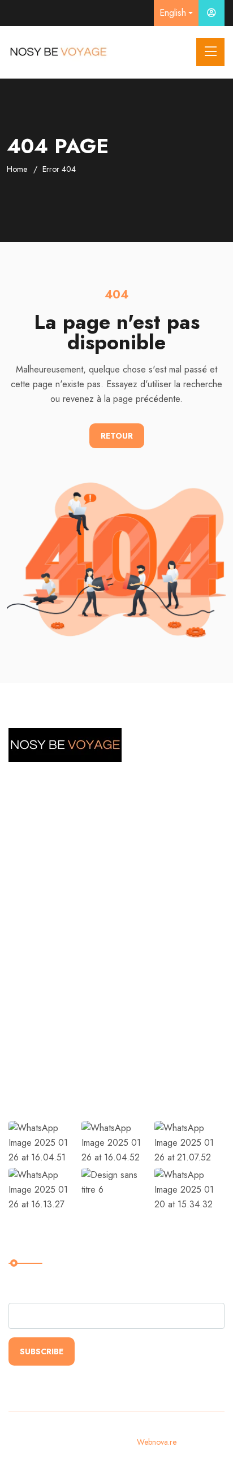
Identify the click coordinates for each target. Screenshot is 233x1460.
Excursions (39, 986)
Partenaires (41, 1032)
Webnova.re (156, 1442)
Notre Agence (48, 1009)
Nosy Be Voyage (53, 963)
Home (17, 169)
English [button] (172, 12)
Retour (117, 435)
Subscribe (41, 1351)
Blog (26, 1056)
